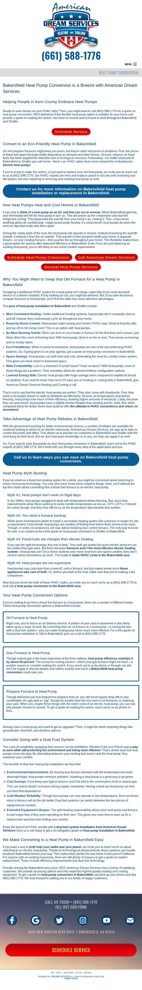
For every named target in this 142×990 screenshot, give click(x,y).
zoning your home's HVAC (83, 323)
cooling (102, 380)
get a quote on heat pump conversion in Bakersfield (100, 351)
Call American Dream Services (106, 257)
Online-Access (60, 976)
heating (107, 871)
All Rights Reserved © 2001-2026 (87, 977)
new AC (58, 568)
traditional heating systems (69, 314)
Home (52, 972)
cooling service (65, 662)
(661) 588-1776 (71, 55)
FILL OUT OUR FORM (71, 907)
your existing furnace (31, 240)
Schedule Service (71, 131)
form (9, 710)
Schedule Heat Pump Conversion (38, 257)
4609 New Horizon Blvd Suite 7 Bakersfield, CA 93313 (71, 932)
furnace (90, 332)
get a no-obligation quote (62, 830)
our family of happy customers (87, 878)
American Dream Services (84, 867)
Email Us (58, 972)
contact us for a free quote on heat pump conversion (58, 531)
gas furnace (100, 662)
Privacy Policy (71, 978)
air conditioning (33, 222)
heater (76, 332)
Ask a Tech (78, 972)
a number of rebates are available (107, 426)
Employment (87, 972)
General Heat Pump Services (71, 267)
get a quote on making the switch (72, 707)
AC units (114, 402)
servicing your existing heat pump (67, 179)
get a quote (29, 874)
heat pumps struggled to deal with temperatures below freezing (66, 500)
